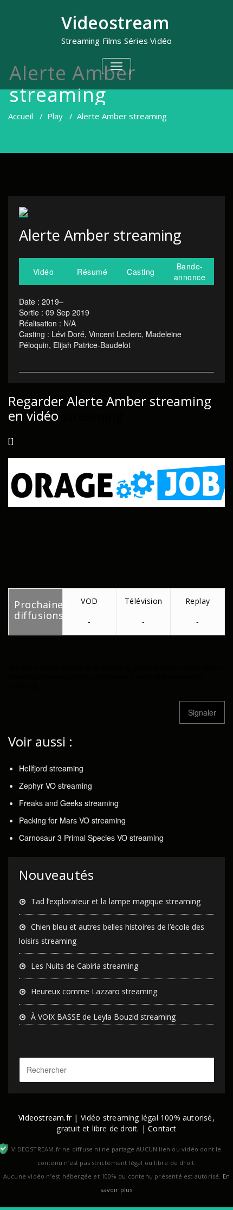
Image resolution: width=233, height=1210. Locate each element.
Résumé (92, 271)
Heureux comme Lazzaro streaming (94, 991)
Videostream (115, 22)
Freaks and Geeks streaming (69, 802)
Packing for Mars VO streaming (72, 820)
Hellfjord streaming (51, 768)
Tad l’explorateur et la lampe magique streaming (115, 901)
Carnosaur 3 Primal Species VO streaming (91, 837)
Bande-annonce (190, 271)
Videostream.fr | (48, 1117)
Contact (162, 1128)
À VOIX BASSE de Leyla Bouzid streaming (103, 1017)
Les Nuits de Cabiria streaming (84, 966)
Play (55, 116)
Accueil (20, 116)
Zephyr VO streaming (55, 785)
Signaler (202, 712)
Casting (141, 271)
